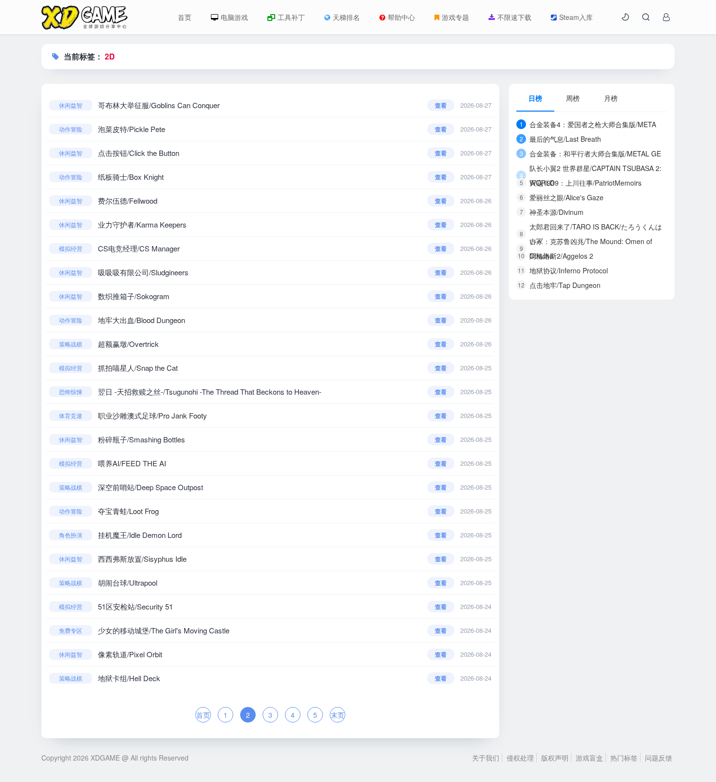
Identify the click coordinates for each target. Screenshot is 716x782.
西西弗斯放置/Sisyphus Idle (142, 558)
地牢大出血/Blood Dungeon (141, 320)
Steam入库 (576, 17)
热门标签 (624, 758)
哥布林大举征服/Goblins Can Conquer (159, 105)
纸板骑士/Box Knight (131, 177)
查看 (441, 105)
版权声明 (554, 758)
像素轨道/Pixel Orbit (130, 654)
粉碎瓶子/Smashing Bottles (141, 439)
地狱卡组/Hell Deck (129, 678)
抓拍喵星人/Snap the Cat (138, 367)
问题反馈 (658, 758)
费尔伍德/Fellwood (127, 200)
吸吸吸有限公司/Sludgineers (143, 272)
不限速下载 (514, 17)
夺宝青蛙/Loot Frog (128, 511)
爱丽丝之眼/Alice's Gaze (562, 197)
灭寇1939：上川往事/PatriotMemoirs (581, 183)
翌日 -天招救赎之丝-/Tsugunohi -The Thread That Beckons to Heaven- (209, 391)
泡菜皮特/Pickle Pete (131, 129)
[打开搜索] (646, 17)
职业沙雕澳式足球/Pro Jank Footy (152, 415)
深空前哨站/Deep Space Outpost (150, 487)
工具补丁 (291, 17)
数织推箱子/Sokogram (134, 296)
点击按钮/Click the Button (138, 153)
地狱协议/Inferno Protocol (563, 270)
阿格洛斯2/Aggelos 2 (555, 256)
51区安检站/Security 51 (135, 606)
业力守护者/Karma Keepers (142, 224)
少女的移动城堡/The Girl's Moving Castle (163, 630)
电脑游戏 (234, 17)
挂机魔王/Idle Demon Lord (140, 535)
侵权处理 (520, 758)
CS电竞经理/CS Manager (139, 248)
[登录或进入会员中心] (666, 17)
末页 (337, 715)
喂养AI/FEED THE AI (132, 463)
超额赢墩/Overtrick (128, 344)
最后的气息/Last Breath (561, 139)
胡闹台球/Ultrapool (127, 582)
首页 (184, 17)
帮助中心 (401, 17)
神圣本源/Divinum (552, 212)
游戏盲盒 (589, 758)
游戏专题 (455, 17)
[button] (625, 17)
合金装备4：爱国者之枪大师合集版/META (588, 124)
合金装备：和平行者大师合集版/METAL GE (590, 153)
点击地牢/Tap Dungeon (559, 285)
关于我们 (485, 758)
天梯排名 (346, 17)
